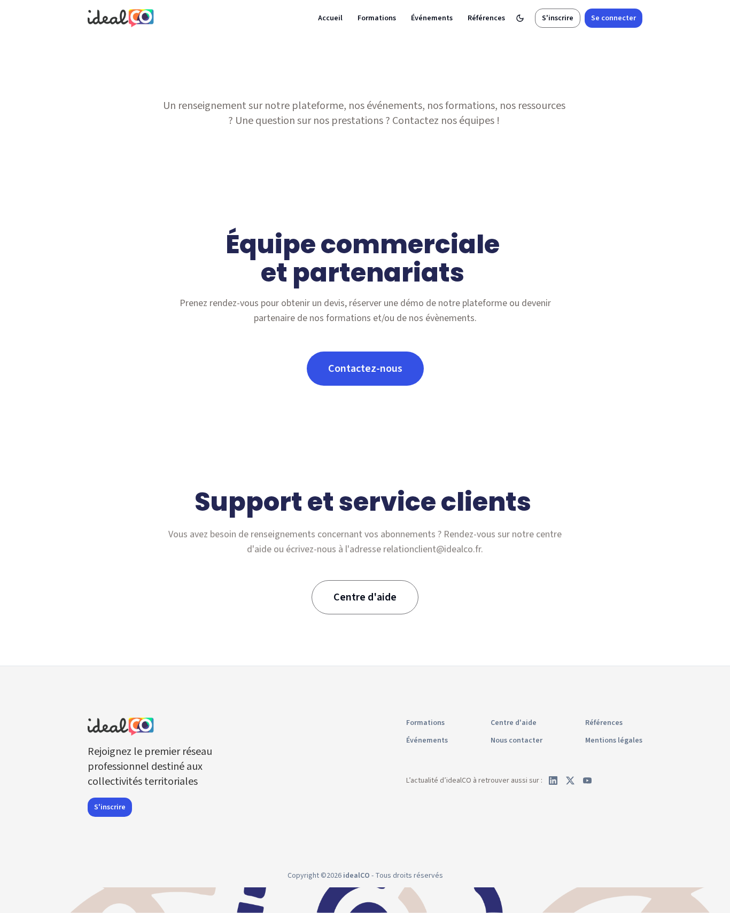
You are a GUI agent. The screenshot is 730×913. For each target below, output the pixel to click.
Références (486, 18)
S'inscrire (557, 18)
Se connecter (613, 18)
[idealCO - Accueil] (122, 18)
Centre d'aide (514, 722)
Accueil (330, 18)
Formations (377, 18)
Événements (432, 18)
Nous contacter (516, 740)
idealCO (356, 875)
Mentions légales (613, 740)
